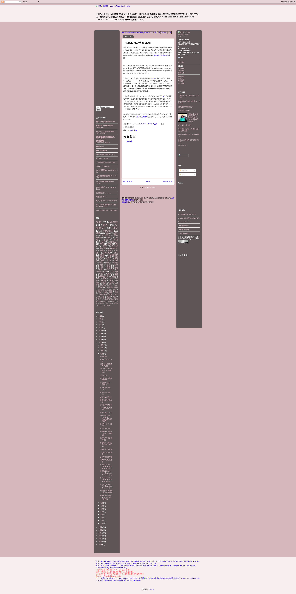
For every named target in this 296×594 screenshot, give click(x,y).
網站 (116, 273)
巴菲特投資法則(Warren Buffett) (146, 565)
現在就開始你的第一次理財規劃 (132, 32)
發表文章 (184, 171)
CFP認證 (105, 235)
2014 (100, 331)
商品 (111, 303)
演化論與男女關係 (106, 405)
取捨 (114, 296)
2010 (100, 342)
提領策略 (106, 253)
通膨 (108, 296)
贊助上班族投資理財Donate (105, 122)
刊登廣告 (181, 81)
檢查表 (100, 289)
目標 (116, 240)
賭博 (116, 260)
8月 (101, 503)
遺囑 (110, 284)
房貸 (107, 262)
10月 (102, 351)
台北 (114, 289)
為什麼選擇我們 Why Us (104, 561)
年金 (109, 273)
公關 (106, 303)
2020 (100, 319)
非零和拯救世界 (105, 428)
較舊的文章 (168, 182)
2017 (100, 322)
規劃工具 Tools (156, 561)
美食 (113, 277)
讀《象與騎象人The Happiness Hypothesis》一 (106, 486)
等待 (99, 305)
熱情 (101, 262)
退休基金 (152, 78)
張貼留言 (129, 141)
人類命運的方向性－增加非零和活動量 (106, 433)
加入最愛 (181, 83)
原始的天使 (103, 375)
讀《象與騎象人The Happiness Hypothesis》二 (106, 479)
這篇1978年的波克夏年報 (160, 55)
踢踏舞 (115, 262)
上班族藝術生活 (183, 226)
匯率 (101, 264)
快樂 (115, 228)
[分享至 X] (129, 127)
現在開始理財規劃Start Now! (105, 154)
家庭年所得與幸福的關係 (106, 439)
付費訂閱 (181, 77)
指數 (109, 260)
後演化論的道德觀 (106, 397)
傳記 (116, 268)
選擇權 (109, 298)
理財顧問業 (108, 231)
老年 (103, 242)
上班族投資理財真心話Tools (105, 162)
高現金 (116, 298)
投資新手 (181, 70)
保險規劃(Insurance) (165, 565)
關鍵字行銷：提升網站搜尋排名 (188, 218)
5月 (101, 512)
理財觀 (114, 222)
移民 (116, 286)
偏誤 (116, 253)
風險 (108, 264)
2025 (100, 316)
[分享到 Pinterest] (133, 127)
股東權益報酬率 (142, 117)
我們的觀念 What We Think (123, 561)
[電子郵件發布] (162, 124)
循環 (102, 255)
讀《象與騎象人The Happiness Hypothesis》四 (106, 466)
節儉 (116, 291)
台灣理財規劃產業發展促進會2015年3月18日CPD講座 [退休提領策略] (193, 117)
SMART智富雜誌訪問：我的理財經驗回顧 (106, 497)
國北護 (103, 282)
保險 (158, 32)
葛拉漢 (103, 248)
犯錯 (116, 264)
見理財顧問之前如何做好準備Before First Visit (106, 205)
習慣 (99, 293)
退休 (165, 32)
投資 (154, 32)
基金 (106, 240)
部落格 (100, 287)
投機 (98, 233)
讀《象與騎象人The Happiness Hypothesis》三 (106, 473)
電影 (111, 278)
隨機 (110, 293)
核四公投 (101, 296)
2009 (100, 527)
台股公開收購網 (183, 233)
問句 (97, 278)
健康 (102, 260)
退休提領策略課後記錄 (185, 107)
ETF (105, 246)
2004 (100, 542)
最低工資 (109, 269)
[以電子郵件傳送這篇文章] (124, 127)
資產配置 (114, 248)
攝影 (116, 294)
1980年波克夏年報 (106, 449)
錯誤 (105, 293)
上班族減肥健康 (183, 229)
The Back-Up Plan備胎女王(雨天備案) (106, 370)
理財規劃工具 (103, 277)
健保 (111, 280)
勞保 (106, 271)
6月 (101, 509)
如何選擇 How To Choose (141, 561)
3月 (101, 517)
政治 (107, 233)
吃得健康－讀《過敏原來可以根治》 (106, 444)
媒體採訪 (103, 286)
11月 (102, 348)
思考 (104, 284)
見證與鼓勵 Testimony (103, 193)
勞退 (101, 269)
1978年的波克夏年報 (137, 43)
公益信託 (106, 299)
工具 (169, 32)
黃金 (99, 299)
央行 (107, 259)
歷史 (109, 301)
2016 (100, 325)
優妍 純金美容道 (101, 150)
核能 (116, 275)
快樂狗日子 (100, 146)
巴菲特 (130, 130)
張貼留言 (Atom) (150, 187)
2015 (100, 328)
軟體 (103, 298)
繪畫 (97, 298)
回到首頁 (181, 62)
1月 (101, 523)
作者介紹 (181, 79)
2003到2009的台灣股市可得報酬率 (106, 492)
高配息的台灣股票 (184, 110)
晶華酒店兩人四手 (106, 412)
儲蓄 (116, 257)
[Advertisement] (148, 162)
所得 (101, 268)
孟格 (110, 286)
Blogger (151, 589)
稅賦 (162, 32)
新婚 (101, 266)
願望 (108, 268)
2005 (100, 539)
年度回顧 (114, 271)
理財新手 (181, 68)
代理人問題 (108, 291)
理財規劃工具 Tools (102, 158)
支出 (102, 244)
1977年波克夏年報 (106, 457)
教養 (110, 244)
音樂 (97, 284)
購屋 (108, 266)
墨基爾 (116, 303)
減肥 (104, 278)
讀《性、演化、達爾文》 (106, 425)
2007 (100, 533)
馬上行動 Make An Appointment (106, 201)
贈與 (108, 275)
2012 (100, 336)
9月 (101, 354)
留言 (183, 174)
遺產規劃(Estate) (179, 565)
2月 (101, 520)
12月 (102, 345)
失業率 (112, 299)
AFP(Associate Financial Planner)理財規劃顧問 (106, 418)
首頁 (148, 182)
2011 (100, 339)
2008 (100, 530)
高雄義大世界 (182, 145)
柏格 (104, 301)
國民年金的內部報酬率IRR (106, 379)
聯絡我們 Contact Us (103, 166)
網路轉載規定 (126, 202)
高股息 (101, 273)
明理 (102, 251)
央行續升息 (103, 356)
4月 (101, 514)
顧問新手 (181, 73)
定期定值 (99, 291)
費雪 (103, 305)
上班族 (107, 289)
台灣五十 (114, 242)
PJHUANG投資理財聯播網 (187, 214)
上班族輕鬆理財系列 (111, 287)
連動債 (112, 282)
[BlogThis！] (126, 127)
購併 (163, 96)
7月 (101, 506)
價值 (109, 238)
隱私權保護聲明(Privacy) (118, 568)
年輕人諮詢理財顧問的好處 (106, 365)
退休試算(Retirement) (128, 565)
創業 (101, 259)
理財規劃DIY (148, 32)
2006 (100, 536)
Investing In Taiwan (184, 222)
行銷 (102, 257)
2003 (100, 545)
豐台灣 (101, 303)
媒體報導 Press (101, 197)
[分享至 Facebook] (131, 127)
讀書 (105, 225)
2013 (100, 334)
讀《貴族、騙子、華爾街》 (106, 384)
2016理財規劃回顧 (184, 125)
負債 (101, 275)
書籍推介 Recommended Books (172, 561)
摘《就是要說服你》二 (105, 388)
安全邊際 (109, 294)
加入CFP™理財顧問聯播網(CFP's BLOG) (105, 132)
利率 (116, 266)
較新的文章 (128, 182)
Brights (103, 280)
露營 (108, 305)
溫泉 (113, 301)
